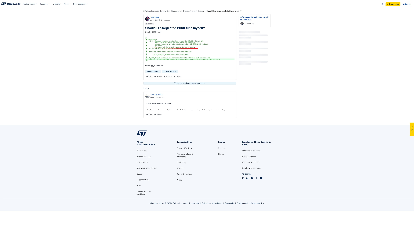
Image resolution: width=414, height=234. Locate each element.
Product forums (189, 11)
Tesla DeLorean (156, 95)
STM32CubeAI (153, 71)
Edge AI (201, 11)
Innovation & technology (147, 168)
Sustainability (142, 162)
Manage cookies (257, 203)
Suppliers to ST (143, 180)
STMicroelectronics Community (156, 11)
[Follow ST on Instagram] (252, 178)
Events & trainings (184, 174)
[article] (190, 104)
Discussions (176, 11)
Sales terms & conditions (212, 203)
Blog (139, 186)
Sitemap (221, 154)
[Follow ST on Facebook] (256, 178)
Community (181, 162)
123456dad (154, 17)
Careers (140, 174)
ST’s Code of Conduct (251, 162)
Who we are (142, 151)
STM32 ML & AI (169, 71)
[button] (393, 4)
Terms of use (194, 203)
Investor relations (144, 156)
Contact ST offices (184, 148)
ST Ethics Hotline (249, 156)
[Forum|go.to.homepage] (10, 4)
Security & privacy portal (251, 168)
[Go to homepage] (153, 135)
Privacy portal (242, 203)
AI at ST (180, 180)
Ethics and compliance (251, 151)
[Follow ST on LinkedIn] (247, 178)
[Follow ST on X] (243, 178)
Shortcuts (221, 148)
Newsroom (181, 168)
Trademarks (229, 203)
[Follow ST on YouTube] (261, 178)
